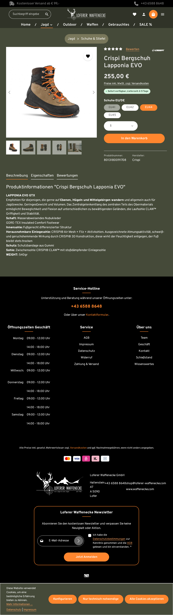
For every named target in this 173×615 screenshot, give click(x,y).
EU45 (112, 115)
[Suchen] (47, 14)
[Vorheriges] (9, 92)
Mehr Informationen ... (19, 604)
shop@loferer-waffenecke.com (146, 483)
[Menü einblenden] (162, 14)
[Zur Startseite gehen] (86, 14)
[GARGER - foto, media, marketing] (86, 575)
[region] (52, 100)
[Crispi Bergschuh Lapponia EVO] (51, 92)
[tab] (17, 176)
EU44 (148, 107)
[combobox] (26, 14)
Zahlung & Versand (86, 364)
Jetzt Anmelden (86, 557)
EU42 (130, 107)
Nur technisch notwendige (101, 599)
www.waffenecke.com (140, 489)
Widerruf (86, 358)
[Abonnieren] (78, 540)
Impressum (86, 344)
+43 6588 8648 (152, 4)
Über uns (144, 327)
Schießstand (144, 358)
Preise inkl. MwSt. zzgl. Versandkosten (126, 83)
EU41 (114, 108)
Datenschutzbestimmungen (109, 539)
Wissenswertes (144, 364)
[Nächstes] (93, 92)
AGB (86, 338)
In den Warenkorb (134, 138)
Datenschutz (86, 351)
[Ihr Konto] (144, 14)
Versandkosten (78, 448)
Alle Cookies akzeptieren (147, 599)
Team (144, 338)
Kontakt (144, 351)
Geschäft (144, 344)
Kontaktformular (97, 315)
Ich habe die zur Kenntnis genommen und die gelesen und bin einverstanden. (112, 541)
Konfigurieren (62, 599)
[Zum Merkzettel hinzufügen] (87, 56)
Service (86, 327)
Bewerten (132, 49)
